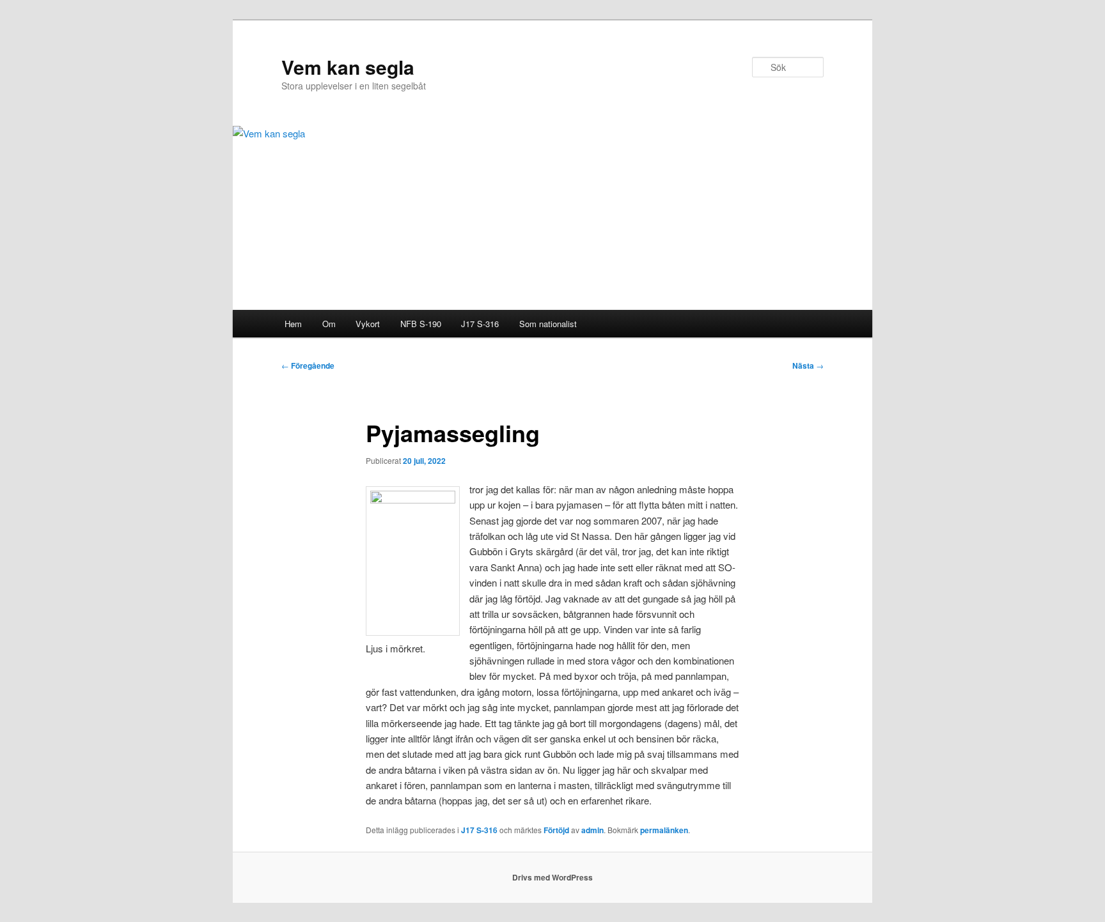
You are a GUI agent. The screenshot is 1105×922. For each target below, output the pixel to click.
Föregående (307, 365)
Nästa (808, 365)
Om (329, 324)
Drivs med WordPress (552, 877)
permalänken (664, 830)
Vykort (368, 324)
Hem (293, 324)
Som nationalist (548, 324)
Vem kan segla (347, 67)
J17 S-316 (480, 324)
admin (592, 830)
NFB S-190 (420, 324)
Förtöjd (556, 830)
